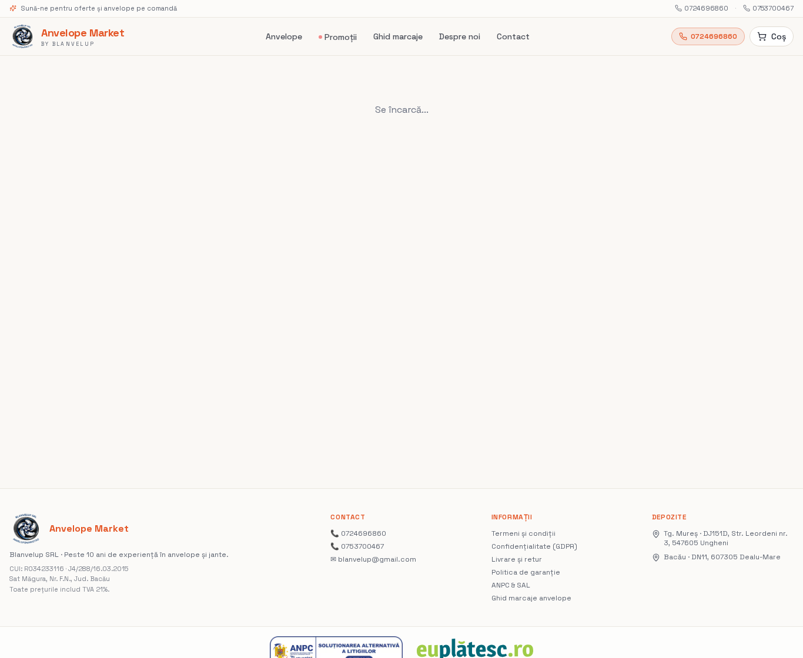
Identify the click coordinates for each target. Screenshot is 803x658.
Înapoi (437, 109)
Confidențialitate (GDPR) (534, 546)
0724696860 (706, 8)
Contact (513, 36)
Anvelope (284, 36)
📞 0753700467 (357, 546)
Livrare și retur (516, 559)
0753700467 (773, 8)
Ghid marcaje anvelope (531, 598)
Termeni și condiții (523, 533)
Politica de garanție (525, 572)
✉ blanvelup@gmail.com (373, 559)
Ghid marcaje (398, 36)
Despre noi (459, 36)
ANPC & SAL (510, 585)
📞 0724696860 (358, 533)
